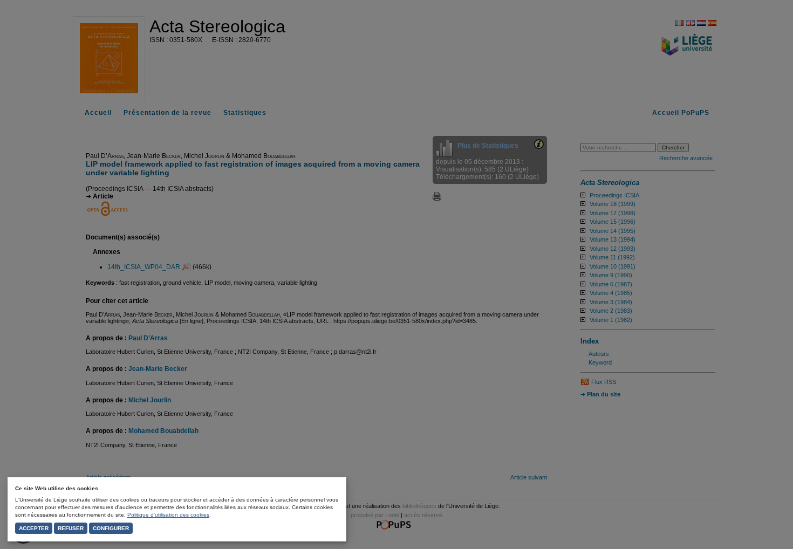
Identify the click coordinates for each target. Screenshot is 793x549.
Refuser (71, 528)
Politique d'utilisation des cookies (168, 515)
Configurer (111, 528)
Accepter (34, 528)
